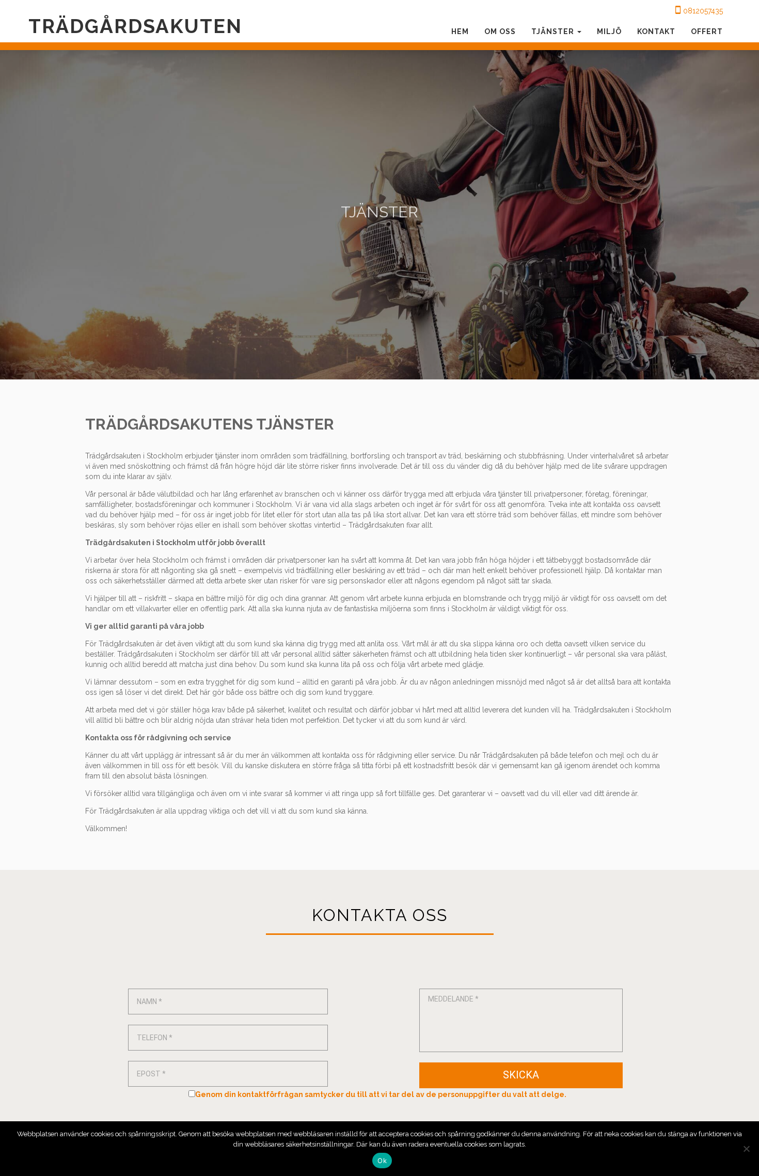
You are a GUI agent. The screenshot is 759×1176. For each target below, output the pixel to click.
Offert (707, 31)
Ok (382, 1160)
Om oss (500, 31)
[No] (746, 1148)
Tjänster (553, 31)
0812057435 (703, 11)
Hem (460, 31)
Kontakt (656, 31)
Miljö (609, 31)
